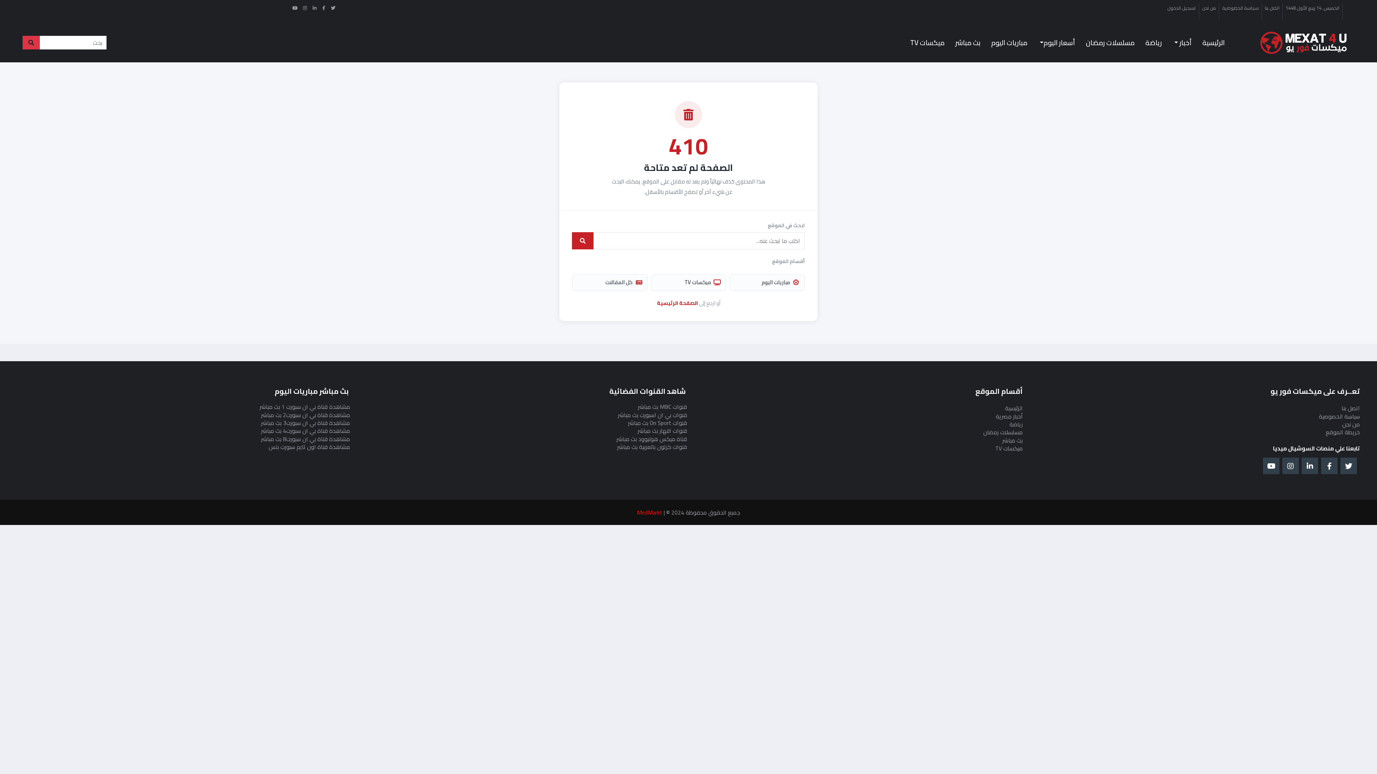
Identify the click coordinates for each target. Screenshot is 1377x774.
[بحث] (582, 240)
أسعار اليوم (1059, 42)
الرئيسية (1213, 42)
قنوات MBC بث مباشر (662, 406)
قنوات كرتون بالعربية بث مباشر (652, 446)
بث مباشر (967, 42)
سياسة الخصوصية (1240, 8)
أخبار (1185, 42)
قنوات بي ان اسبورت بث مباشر (652, 415)
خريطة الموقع (1343, 432)
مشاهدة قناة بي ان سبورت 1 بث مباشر (305, 406)
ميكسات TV (927, 42)
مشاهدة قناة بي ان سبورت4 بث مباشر (305, 430)
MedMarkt (649, 512)
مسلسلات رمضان (1110, 42)
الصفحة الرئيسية (677, 303)
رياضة (1153, 42)
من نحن (1209, 8)
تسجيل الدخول (1181, 8)
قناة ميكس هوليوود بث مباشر (651, 439)
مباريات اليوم (1009, 42)
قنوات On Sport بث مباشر (657, 422)
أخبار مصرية (1009, 416)
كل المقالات (619, 282)
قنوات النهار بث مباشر (662, 430)
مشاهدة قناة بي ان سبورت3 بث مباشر (305, 422)
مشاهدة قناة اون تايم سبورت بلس (309, 446)
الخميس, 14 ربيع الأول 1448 (1312, 8)
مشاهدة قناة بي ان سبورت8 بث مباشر (305, 439)
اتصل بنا (1272, 8)
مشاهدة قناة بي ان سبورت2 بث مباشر (305, 415)
